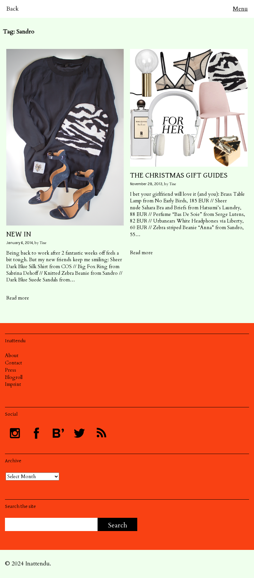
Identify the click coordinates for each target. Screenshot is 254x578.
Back (12, 9)
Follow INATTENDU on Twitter (79, 433)
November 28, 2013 (146, 184)
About (12, 355)
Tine (43, 242)
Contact (13, 362)
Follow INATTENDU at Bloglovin (58, 433)
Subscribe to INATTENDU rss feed (101, 433)
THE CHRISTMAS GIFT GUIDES (179, 175)
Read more (17, 298)
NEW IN (18, 234)
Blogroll (13, 377)
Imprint (13, 384)
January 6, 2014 (19, 243)
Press (10, 370)
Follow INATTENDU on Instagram (15, 433)
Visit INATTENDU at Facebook (36, 433)
